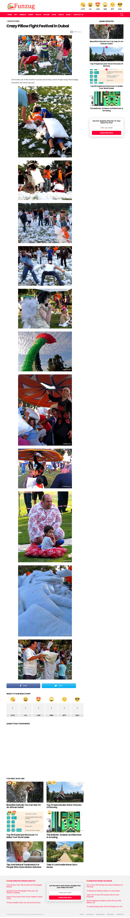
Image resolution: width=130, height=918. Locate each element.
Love (98, 9)
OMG (105, 9)
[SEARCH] (122, 14)
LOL (90, 9)
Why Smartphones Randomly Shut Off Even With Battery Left (104, 901)
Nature (46, 15)
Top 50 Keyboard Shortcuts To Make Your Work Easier (22, 836)
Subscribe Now (106, 133)
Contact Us (78, 15)
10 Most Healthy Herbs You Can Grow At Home (23, 903)
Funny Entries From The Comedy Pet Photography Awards (24, 886)
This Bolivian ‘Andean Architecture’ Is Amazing (64, 836)
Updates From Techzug (100, 881)
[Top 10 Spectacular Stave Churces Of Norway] (65, 792)
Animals (23, 15)
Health (38, 15)
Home (10, 15)
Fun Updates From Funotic (21, 881)
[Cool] (10, 813)
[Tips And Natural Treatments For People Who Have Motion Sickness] (24, 851)
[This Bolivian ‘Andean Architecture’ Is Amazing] (65, 822)
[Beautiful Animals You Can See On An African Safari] (24, 792)
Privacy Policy (100, 914)
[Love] (10, 783)
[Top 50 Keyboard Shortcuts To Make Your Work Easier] (24, 822)
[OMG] (14, 783)
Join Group (89, 914)
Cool (120, 9)
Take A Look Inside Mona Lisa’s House (62, 866)
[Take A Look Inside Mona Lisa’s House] (65, 851)
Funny (30, 15)
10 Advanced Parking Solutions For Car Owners (103, 891)
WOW (54, 15)
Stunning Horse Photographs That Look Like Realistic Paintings (22, 892)
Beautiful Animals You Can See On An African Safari (23, 806)
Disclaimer (110, 914)
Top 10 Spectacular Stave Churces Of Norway (64, 806)
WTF (112, 9)
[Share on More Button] (79, 685)
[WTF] (54, 783)
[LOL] (50, 783)
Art (15, 15)
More (68, 15)
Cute (83, 9)
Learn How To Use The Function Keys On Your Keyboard (103, 896)
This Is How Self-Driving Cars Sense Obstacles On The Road (105, 886)
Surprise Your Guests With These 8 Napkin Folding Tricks (24, 898)
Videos (61, 15)
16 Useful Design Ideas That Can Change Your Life (104, 907)
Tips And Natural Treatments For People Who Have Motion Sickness (23, 866)
